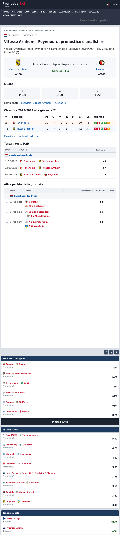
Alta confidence (12, 15)
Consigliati (31, 11)
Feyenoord (101, 69)
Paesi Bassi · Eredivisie (20, 155)
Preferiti (17, 11)
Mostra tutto (60, 421)
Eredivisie (23, 30)
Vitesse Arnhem (18, 69)
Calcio (14, 30)
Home (5, 11)
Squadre (94, 11)
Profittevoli (48, 11)
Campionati (65, 11)
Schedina (80, 11)
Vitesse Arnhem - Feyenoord (42, 30)
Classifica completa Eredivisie (21, 136)
